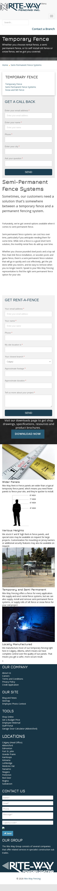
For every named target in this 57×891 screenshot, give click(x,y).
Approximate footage (15, 368)
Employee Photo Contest (14, 703)
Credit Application (10, 684)
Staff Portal (7, 725)
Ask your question (14, 158)
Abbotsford (7, 745)
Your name (10, 321)
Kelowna (6, 760)
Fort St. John (8, 751)
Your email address (14, 309)
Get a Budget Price (11, 719)
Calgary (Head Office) (12, 742)
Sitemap (6, 700)
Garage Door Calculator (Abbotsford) (19, 728)
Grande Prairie (9, 754)
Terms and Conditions (12, 678)
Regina (5, 780)
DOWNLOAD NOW (28, 434)
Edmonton (7, 748)
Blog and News (9, 697)
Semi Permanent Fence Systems (20, 87)
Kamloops (7, 757)
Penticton (6, 774)
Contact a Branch (43, 29)
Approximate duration (15, 380)
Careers (6, 675)
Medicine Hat (8, 766)
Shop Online (8, 716)
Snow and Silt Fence (14, 90)
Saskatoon (7, 783)
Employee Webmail (11, 722)
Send (8, 833)
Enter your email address (17, 110)
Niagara (6, 772)
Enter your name (13, 122)
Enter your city (12, 146)
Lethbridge (7, 763)
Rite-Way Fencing (32, 878)
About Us (6, 673)
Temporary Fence (13, 84)
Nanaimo (6, 769)
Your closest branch (14, 356)
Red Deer (6, 777)
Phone (8, 134)
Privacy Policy (8, 681)
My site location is (14, 344)
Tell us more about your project (20, 392)
